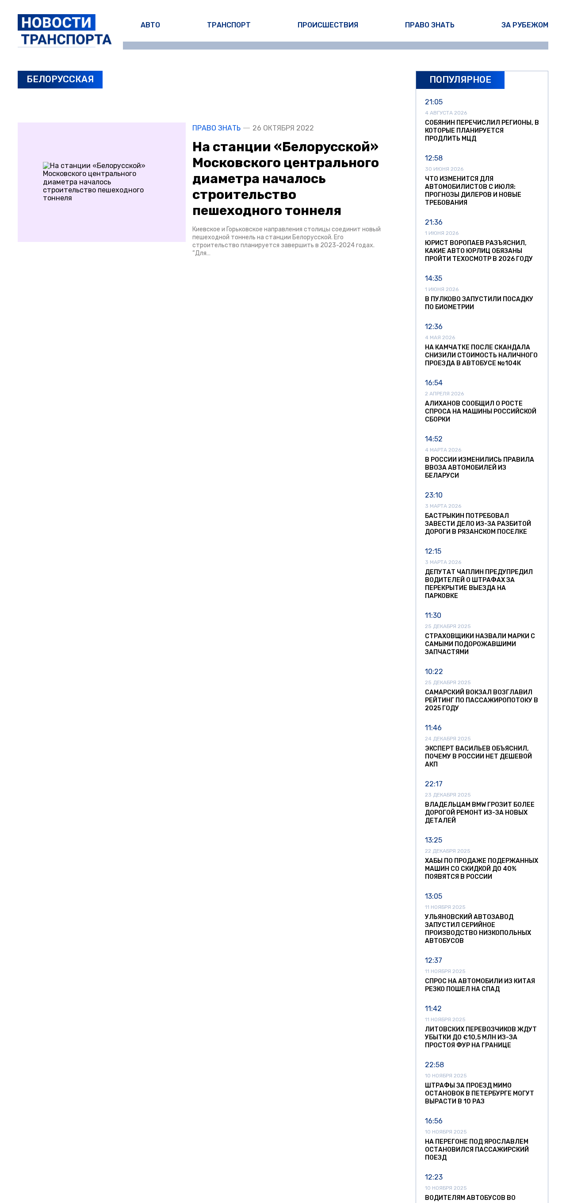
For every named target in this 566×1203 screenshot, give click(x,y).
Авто (150, 25)
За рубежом (524, 25)
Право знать (430, 25)
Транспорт (229, 25)
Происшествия (328, 25)
